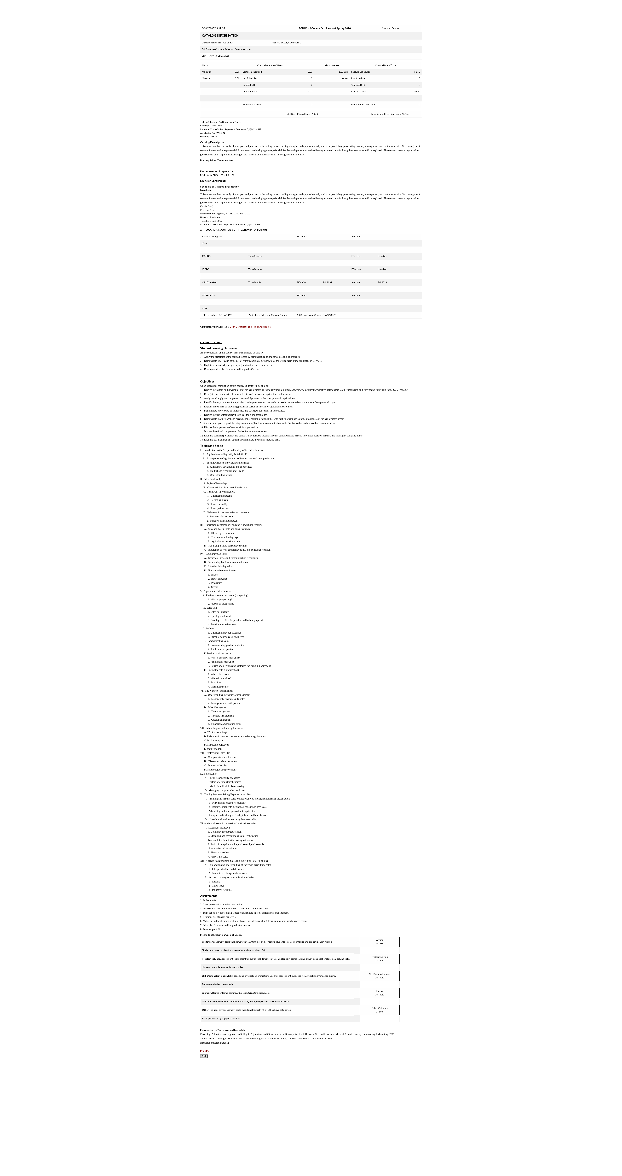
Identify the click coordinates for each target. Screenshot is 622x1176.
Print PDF (205, 1050)
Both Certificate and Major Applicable (250, 326)
